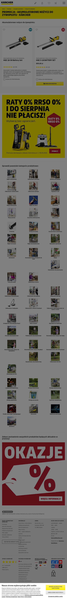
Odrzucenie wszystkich (55, 592)
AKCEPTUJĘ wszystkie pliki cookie (55, 587)
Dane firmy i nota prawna (24, 597)
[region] (33, 591)
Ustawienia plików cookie (55, 596)
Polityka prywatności (11, 597)
